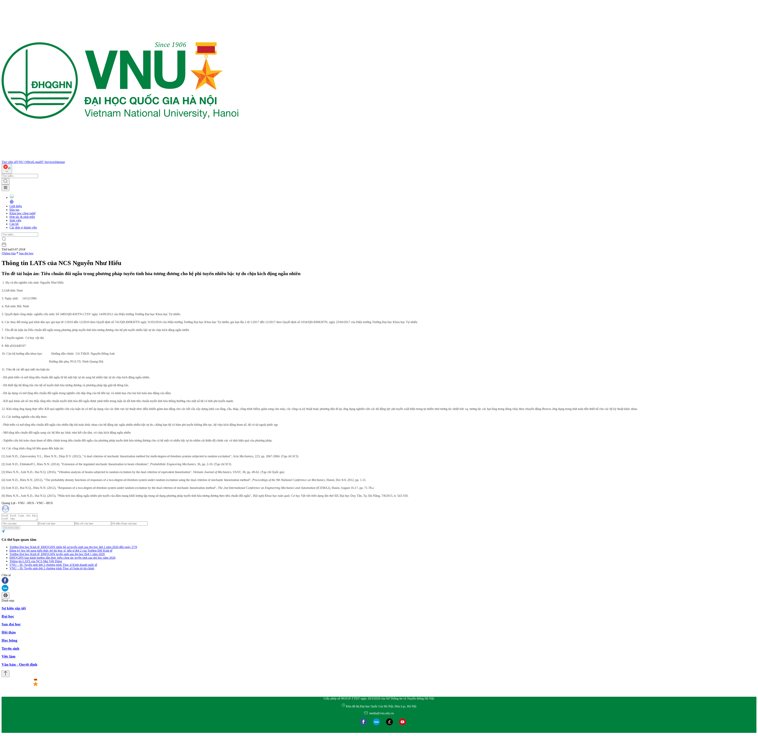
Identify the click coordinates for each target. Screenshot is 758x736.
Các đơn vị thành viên (23, 227)
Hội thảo (9, 632)
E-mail (36, 162)
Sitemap (60, 162)
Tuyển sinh (10, 648)
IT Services (48, 162)
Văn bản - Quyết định (19, 664)
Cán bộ (14, 224)
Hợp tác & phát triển (22, 216)
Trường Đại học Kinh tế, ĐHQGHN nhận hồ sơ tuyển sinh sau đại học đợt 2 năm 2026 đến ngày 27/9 (73, 547)
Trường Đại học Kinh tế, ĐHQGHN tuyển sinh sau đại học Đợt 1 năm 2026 (57, 554)
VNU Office (24, 162)
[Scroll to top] (5, 673)
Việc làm (8, 656)
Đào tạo (14, 209)
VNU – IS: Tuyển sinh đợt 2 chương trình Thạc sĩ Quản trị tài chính (51, 568)
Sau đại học (26, 253)
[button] (379, 581)
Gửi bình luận (11, 527)
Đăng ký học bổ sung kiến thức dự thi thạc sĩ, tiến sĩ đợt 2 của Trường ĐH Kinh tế (60, 550)
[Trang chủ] (120, 158)
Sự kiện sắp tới (14, 608)
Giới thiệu (15, 206)
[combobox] (7, 169)
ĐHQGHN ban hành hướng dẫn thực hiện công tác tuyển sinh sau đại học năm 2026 (62, 557)
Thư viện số (9, 162)
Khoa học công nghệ (22, 213)
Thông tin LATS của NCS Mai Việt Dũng (35, 561)
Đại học (8, 616)
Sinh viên (15, 220)
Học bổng (9, 640)
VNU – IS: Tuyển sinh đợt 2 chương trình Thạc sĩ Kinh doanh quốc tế (53, 564)
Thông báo (9, 253)
